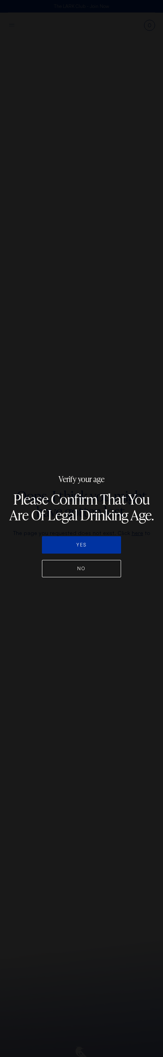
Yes (81, 545)
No (81, 568)
